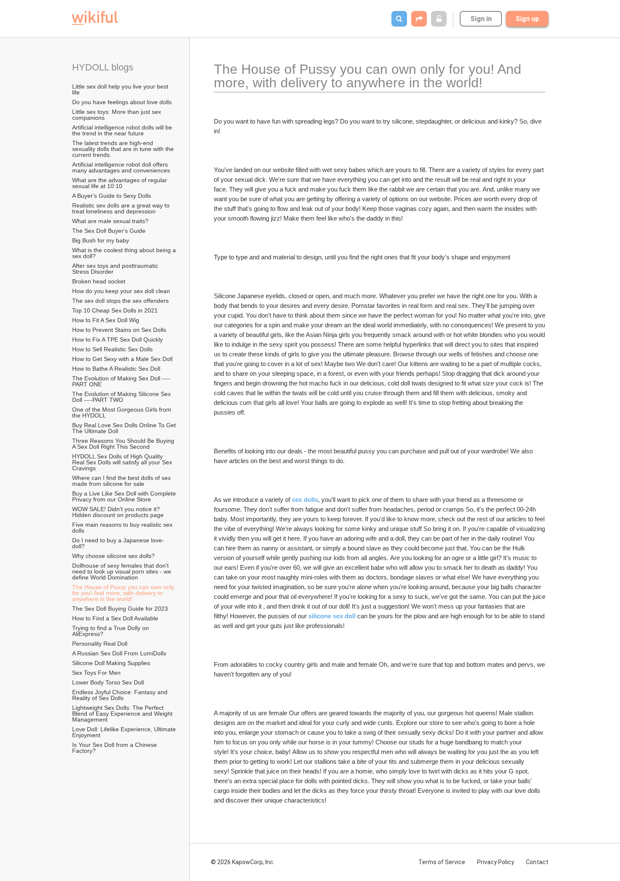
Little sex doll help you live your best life (121, 89)
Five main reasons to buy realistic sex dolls (123, 527)
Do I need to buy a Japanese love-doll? (118, 543)
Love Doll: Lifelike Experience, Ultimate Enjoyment (124, 732)
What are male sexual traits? (110, 221)
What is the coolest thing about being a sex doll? (124, 253)
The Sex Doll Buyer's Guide (109, 230)
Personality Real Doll (99, 643)
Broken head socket (98, 281)
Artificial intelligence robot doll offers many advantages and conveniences (121, 167)
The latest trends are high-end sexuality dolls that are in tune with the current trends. (123, 149)
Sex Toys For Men (96, 672)
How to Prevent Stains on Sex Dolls (119, 329)
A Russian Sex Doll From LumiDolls (119, 653)
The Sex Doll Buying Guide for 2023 (120, 608)
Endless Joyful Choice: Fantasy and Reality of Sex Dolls (120, 695)
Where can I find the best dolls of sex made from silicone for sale (122, 480)
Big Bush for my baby (100, 240)
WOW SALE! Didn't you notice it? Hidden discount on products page (118, 512)
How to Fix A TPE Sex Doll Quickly (117, 339)
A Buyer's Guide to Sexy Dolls (111, 195)
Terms (441, 862)
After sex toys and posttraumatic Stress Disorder (116, 268)
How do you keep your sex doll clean (121, 291)
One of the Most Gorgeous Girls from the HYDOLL (122, 412)
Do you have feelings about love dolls (122, 102)
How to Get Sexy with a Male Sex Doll (122, 359)
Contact (537, 862)
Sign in (481, 19)
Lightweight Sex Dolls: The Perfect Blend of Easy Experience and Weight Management (123, 713)
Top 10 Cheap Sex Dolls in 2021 (115, 310)
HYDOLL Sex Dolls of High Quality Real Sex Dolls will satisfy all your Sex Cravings (123, 462)
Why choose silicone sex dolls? (113, 555)
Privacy (495, 862)
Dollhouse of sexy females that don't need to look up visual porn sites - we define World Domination (122, 571)
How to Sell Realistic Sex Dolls (112, 349)
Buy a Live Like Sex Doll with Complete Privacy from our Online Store (124, 496)
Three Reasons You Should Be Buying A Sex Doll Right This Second (123, 443)
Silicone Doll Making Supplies (111, 663)
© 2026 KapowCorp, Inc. (243, 862)
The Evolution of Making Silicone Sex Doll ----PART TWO (122, 397)
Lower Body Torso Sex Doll (108, 682)
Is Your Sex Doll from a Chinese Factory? (115, 747)
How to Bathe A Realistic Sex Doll (116, 368)
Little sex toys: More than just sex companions (117, 114)
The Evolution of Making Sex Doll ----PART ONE (121, 381)
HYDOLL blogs (102, 67)
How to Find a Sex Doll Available (115, 618)
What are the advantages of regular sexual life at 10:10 (120, 183)
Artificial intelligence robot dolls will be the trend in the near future (123, 130)
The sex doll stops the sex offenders (120, 300)
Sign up (527, 19)
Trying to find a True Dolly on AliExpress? (111, 631)
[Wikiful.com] (95, 18)
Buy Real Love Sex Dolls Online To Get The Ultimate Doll (124, 428)
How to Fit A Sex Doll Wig (105, 320)
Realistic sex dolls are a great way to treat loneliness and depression (121, 208)
